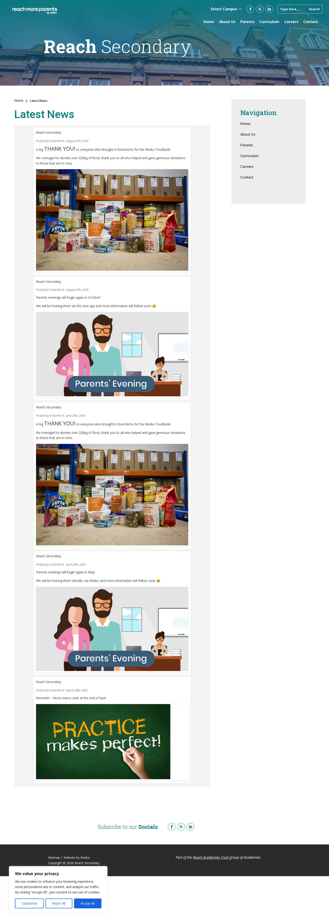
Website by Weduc (77, 857)
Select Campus (224, 8)
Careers (291, 21)
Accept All (88, 903)
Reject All (59, 903)
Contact (310, 21)
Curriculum (269, 21)
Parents (247, 21)
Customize (29, 903)
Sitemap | (55, 857)
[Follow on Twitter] (260, 9)
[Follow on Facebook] (250, 9)
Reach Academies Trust (211, 857)
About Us (227, 21)
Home (208, 21)
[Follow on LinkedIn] (269, 9)
